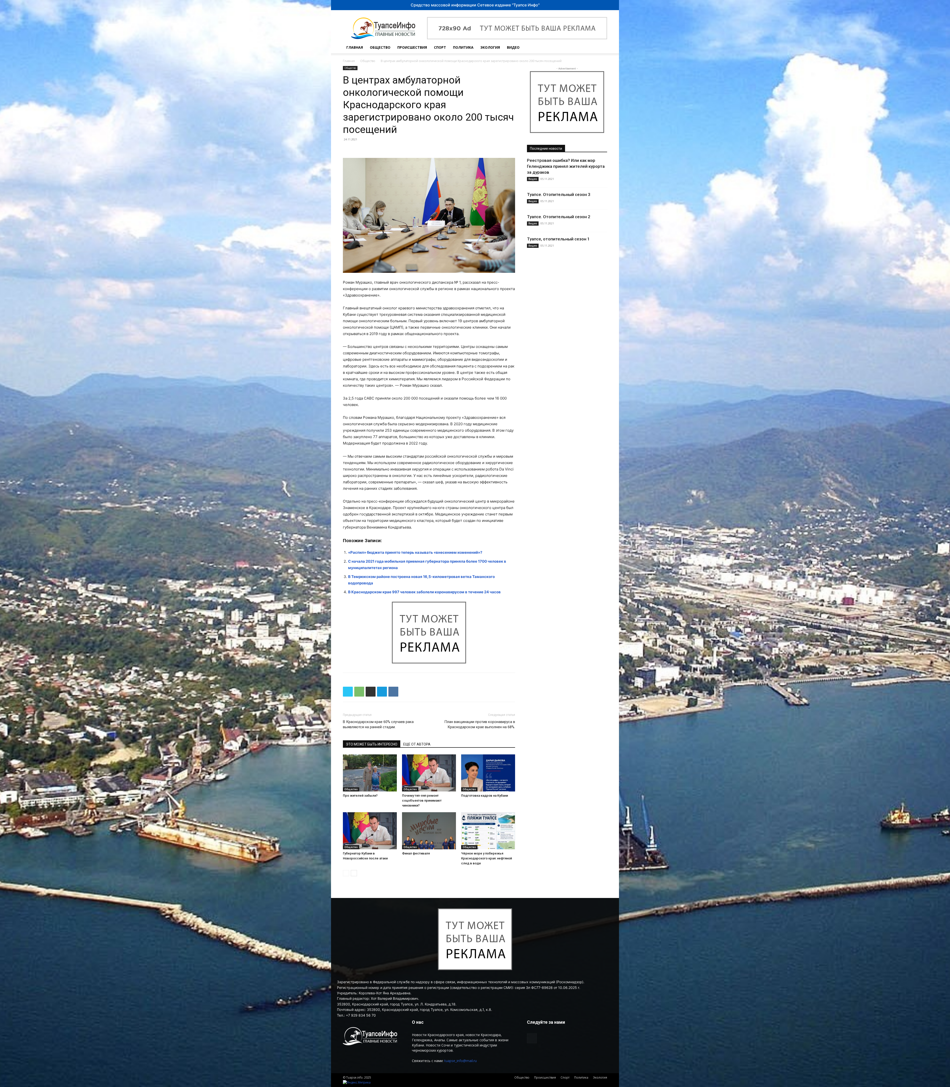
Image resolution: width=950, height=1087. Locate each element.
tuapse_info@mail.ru (460, 1060)
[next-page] (354, 873)
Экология (490, 47)
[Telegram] (382, 692)
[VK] (393, 692)
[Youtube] (590, 47)
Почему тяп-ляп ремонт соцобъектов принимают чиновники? (422, 800)
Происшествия (412, 47)
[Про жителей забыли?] (370, 772)
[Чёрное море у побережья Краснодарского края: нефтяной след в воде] (488, 830)
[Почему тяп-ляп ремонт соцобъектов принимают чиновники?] (429, 772)
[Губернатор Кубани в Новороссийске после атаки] (370, 830)
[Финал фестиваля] (429, 830)
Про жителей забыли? (360, 795)
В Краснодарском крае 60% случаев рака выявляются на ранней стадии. (378, 724)
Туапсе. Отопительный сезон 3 (558, 194)
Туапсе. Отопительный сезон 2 (558, 216)
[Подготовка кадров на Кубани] (488, 772)
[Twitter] (348, 692)
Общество (380, 47)
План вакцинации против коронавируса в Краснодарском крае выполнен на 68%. (479, 724)
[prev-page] (346, 873)
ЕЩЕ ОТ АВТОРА (416, 744)
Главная (354, 47)
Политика (463, 47)
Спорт (440, 47)
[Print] (371, 692)
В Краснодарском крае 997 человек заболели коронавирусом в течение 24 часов (424, 592)
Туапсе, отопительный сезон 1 (558, 238)
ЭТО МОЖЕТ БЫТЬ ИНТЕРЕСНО (371, 744)
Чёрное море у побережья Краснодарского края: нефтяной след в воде (486, 858)
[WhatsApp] (359, 692)
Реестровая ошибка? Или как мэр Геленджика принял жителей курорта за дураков (566, 166)
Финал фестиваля (416, 853)
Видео (513, 47)
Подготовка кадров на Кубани (484, 795)
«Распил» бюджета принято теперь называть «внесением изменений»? (415, 552)
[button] (601, 47)
